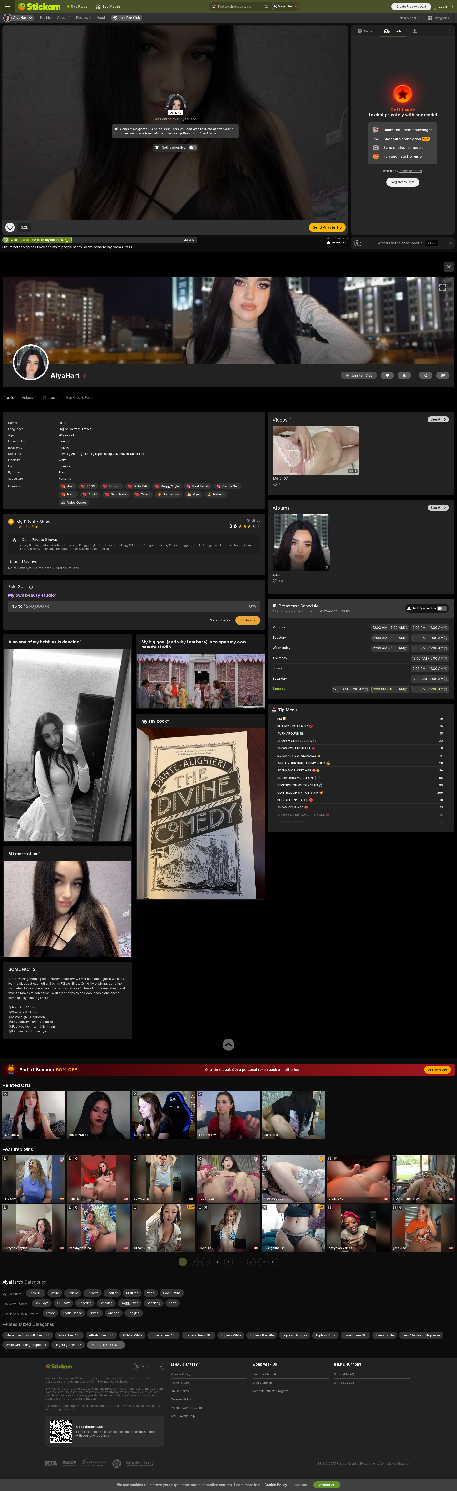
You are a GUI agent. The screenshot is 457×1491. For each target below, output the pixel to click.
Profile (45, 17)
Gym (196, 494)
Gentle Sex (230, 486)
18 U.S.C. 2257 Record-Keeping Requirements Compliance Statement (363, 1463)
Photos (83, 17)
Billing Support (344, 1382)
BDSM (91, 486)
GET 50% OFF (437, 1069)
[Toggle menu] (7, 6)
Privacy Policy (180, 1374)
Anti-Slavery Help (183, 1416)
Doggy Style (170, 486)
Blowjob (114, 486)
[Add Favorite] (10, 227)
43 (280, 581)
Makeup (218, 494)
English (145, 1366)
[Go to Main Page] (39, 6)
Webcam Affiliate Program (270, 1391)
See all (436, 419)
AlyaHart (11, 1282)
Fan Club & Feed (79, 398)
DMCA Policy (180, 1391)
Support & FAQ (344, 1374)
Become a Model (264, 1374)
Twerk (145, 494)
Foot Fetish (200, 486)
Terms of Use (180, 1382)
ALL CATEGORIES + (106, 1345)
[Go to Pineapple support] (117, 1463)
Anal (70, 486)
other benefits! (410, 171)
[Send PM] (442, 375)
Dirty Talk (141, 486)
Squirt (93, 494)
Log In (443, 6)
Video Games (77, 502)
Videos (63, 17)
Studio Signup (262, 1382)
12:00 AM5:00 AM (388, 628)
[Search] (267, 6)
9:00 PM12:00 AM (427, 628)
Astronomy (172, 494)
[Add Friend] (425, 375)
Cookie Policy (275, 1485)
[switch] (442, 608)
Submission (119, 494)
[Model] (449, 267)
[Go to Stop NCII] (140, 1463)
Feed (101, 17)
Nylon (71, 494)
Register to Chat (402, 182)
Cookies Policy (181, 1399)
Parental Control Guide (186, 1407)
